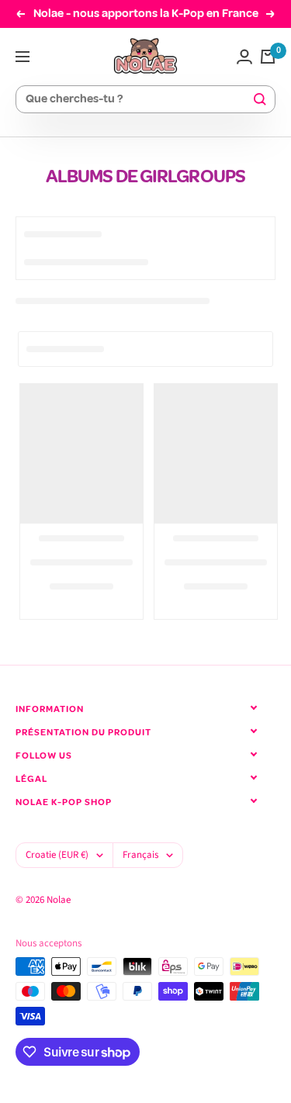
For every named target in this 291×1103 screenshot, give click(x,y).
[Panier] (267, 56)
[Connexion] (244, 56)
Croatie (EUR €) (57, 855)
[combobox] (138, 99)
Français (140, 855)
